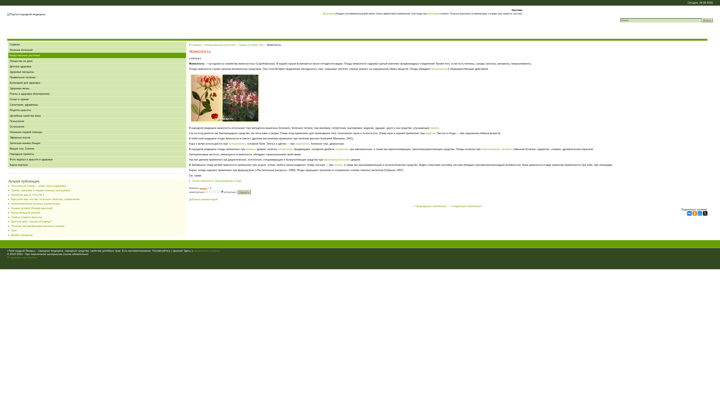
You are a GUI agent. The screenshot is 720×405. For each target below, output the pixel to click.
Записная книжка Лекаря (25, 143)
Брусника (328, 13)
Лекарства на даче (21, 60)
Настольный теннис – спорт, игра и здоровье (38, 185)
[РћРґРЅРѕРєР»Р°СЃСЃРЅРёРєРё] (694, 213)
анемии (250, 149)
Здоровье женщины (22, 71)
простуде (433, 13)
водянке (431, 133)
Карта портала (19, 164)
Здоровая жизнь (19, 88)
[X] (705, 213)
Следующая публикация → (468, 206)
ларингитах (302, 143)
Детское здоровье (21, 66)
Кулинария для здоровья (25, 82)
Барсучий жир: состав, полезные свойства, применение (45, 199)
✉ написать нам (17, 257)
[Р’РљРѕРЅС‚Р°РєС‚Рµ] (689, 213)
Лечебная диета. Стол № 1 (27, 194)
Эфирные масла (20, 137)
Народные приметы (22, 153)
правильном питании (207, 250)
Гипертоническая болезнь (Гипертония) (35, 203)
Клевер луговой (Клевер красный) (32, 208)
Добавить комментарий (203, 199)
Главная (15, 44)
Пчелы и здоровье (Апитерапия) (30, 93)
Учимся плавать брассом (26, 217)
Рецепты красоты (20, 110)
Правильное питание (23, 77)
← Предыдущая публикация (429, 206)
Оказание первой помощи (26, 132)
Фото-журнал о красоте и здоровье (31, 159)
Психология (17, 121)
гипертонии (285, 149)
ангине (338, 164)
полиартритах (237, 143)
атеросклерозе (491, 149)
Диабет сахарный (22, 234)
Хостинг (32, 257)
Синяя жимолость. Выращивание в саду (216, 180)
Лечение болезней (21, 49)
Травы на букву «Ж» (251, 44)
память (434, 127)
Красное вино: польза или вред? (31, 221)
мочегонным (439, 68)
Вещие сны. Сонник (22, 148)
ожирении (342, 149)
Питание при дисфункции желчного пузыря (37, 225)
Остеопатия (17, 126)
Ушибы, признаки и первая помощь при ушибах (40, 190)
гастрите (506, 149)
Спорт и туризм (19, 99)
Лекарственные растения (24, 55)
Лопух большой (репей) (25, 212)
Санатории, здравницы (24, 104)
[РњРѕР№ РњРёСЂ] (700, 213)
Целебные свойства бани (25, 115)
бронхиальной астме (337, 159)
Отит (14, 230)
